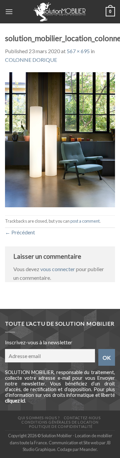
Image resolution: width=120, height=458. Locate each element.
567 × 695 (78, 51)
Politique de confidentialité (61, 426)
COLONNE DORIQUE (31, 59)
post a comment (85, 221)
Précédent (20, 232)
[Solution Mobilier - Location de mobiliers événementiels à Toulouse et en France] (59, 11)
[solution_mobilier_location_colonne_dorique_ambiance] (60, 139)
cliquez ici (15, 401)
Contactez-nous (82, 418)
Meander (88, 449)
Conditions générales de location (59, 422)
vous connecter (57, 269)
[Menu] (9, 11)
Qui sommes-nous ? (39, 418)
